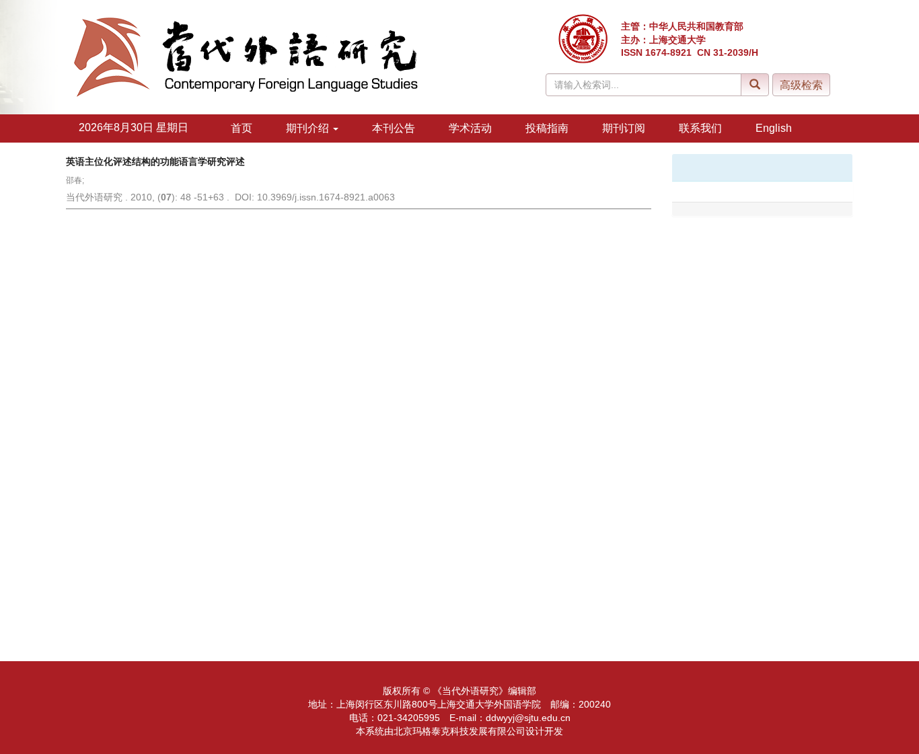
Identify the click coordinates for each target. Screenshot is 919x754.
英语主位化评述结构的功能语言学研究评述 (155, 161)
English (774, 128)
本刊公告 (393, 128)
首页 (241, 128)
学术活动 (470, 128)
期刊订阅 (623, 128)
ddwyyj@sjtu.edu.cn (528, 717)
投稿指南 (546, 128)
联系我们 (700, 128)
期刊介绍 (309, 128)
